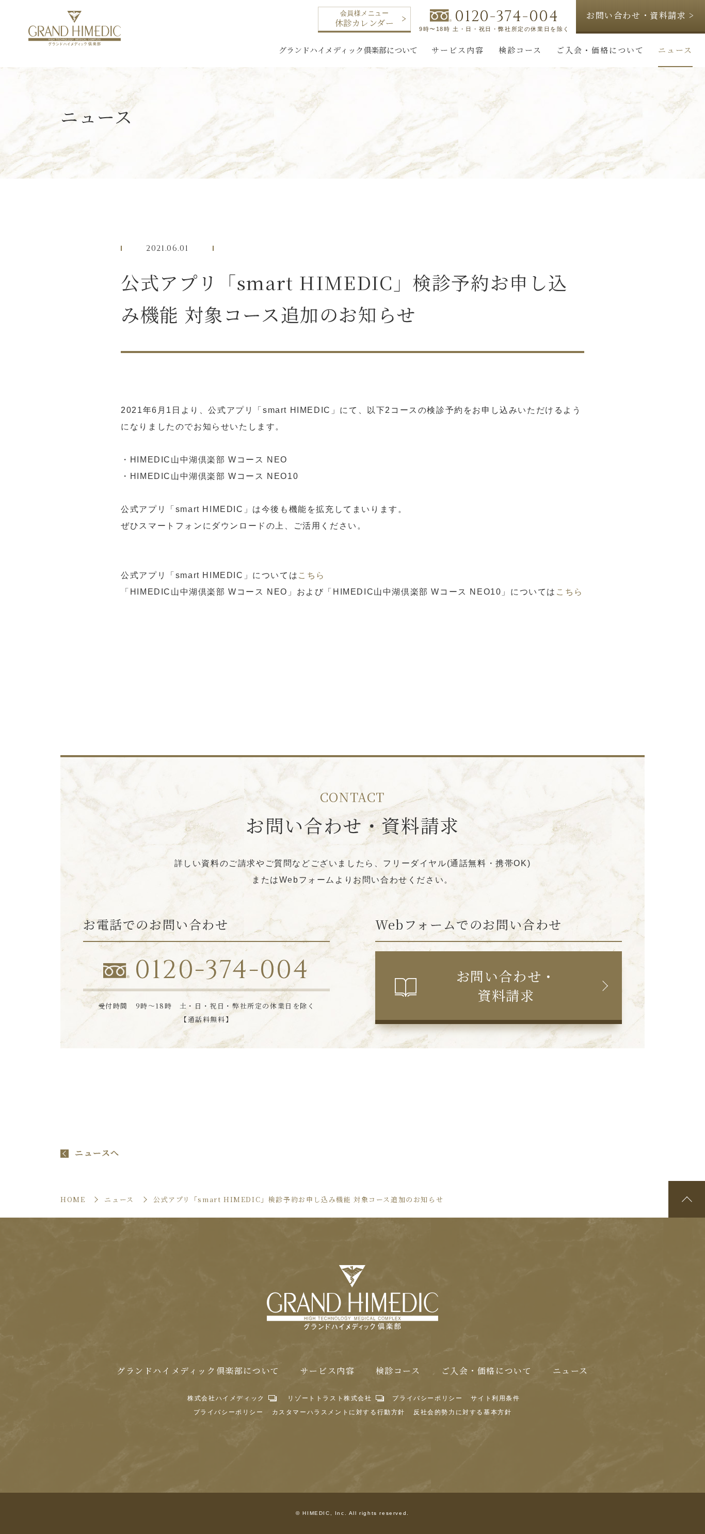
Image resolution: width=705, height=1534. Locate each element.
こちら (311, 575)
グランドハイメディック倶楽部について (198, 1371)
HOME (72, 1199)
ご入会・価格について (486, 1371)
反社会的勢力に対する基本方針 (462, 1412)
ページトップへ (686, 1199)
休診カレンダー (364, 19)
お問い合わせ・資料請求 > (640, 15)
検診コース (398, 1371)
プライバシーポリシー (427, 1398)
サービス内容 (327, 1371)
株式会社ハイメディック (226, 1398)
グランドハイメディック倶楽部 (74, 28)
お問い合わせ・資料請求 (506, 985)
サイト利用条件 (495, 1398)
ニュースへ (97, 1153)
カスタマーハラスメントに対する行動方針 (338, 1412)
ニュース (570, 1371)
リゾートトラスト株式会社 (329, 1398)
